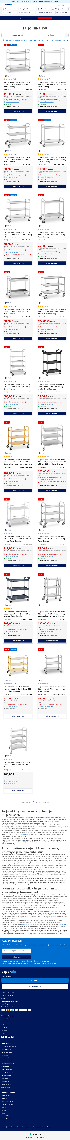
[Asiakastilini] (63, 5)
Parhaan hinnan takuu (12, 102)
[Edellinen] (33, 802)
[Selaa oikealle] (67, 18)
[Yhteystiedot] (59, 4)
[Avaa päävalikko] (2, 5)
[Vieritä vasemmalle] (2, 18)
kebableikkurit (63, 924)
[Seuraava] (39, 802)
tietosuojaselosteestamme (11, 963)
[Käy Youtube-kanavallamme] (2, 1037)
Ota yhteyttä (35, 980)
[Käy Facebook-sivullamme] (6, 1037)
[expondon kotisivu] (3, 40)
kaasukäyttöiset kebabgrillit (29, 924)
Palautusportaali (35, 986)
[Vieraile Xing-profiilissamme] (12, 1037)
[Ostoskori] (66, 5)
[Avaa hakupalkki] (55, 5)
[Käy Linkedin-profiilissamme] (9, 1037)
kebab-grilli (23, 834)
